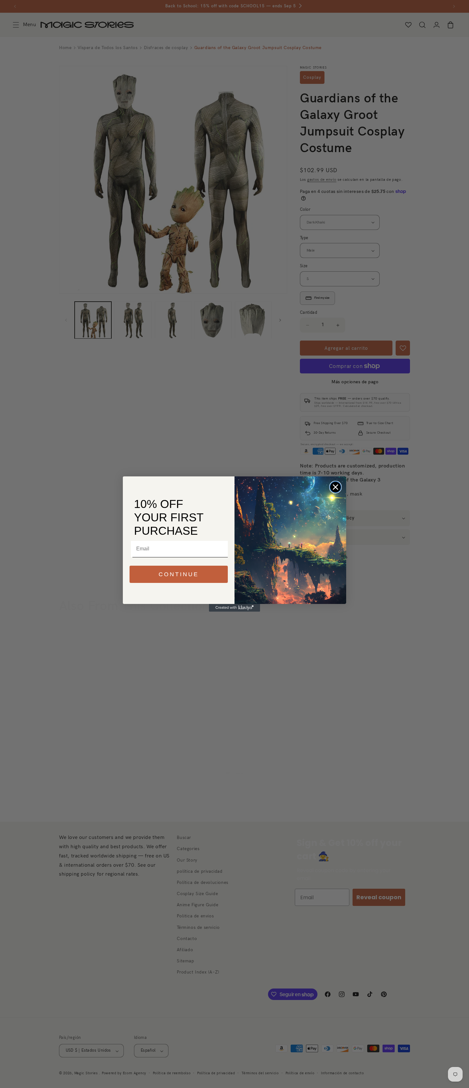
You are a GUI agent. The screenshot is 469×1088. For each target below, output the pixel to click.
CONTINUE (179, 574)
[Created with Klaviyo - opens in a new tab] (234, 608)
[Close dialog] (335, 487)
